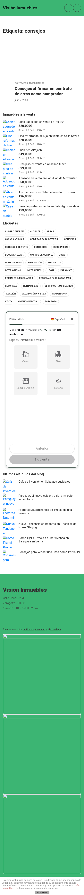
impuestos (54, 262)
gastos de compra (41, 255)
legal (51, 270)
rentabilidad (30, 286)
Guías (62, 255)
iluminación (35, 262)
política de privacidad (34, 629)
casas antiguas (14, 239)
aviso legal (55, 629)
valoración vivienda (34, 294)
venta (8, 301)
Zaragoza (51, 301)
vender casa (59, 294)
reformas (11, 286)
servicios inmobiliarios (59, 286)
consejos (70, 239)
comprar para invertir (44, 239)
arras (50, 231)
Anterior (42, 448)
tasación (10, 294)
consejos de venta (16, 247)
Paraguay (66, 270)
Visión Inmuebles (20, 7)
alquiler (35, 231)
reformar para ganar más (55, 278)
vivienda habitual (28, 301)
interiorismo (13, 270)
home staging (13, 262)
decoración (60, 247)
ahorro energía (14, 231)
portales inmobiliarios (19, 278)
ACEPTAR (42, 892)
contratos (40, 247)
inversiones (34, 270)
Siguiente (42, 459)
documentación (14, 255)
